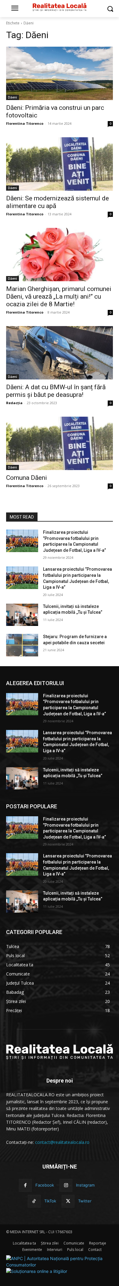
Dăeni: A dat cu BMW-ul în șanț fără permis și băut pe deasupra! (56, 390)
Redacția (14, 403)
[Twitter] (68, 1201)
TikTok (50, 1200)
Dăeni (12, 97)
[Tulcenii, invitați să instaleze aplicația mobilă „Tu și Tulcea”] (22, 615)
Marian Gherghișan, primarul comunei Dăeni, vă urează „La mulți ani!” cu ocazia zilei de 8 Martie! (58, 296)
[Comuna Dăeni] (59, 443)
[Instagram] (66, 1185)
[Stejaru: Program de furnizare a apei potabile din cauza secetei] (22, 645)
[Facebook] (25, 1185)
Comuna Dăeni (26, 477)
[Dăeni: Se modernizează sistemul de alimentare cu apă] (59, 164)
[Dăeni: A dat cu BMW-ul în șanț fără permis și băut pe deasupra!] (59, 352)
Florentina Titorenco (24, 123)
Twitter (85, 1200)
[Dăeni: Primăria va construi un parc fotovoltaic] (59, 73)
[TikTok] (34, 1201)
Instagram (85, 1185)
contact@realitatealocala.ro (62, 1142)
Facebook (44, 1185)
